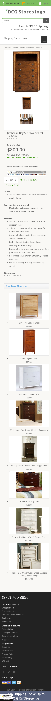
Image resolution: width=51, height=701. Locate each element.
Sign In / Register (9, 611)
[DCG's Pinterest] (14, 672)
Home (6, 47)
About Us (6, 647)
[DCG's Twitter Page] (8, 672)
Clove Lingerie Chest (29, 358)
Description (11, 180)
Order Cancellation (10, 636)
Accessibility (7, 657)
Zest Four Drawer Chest (29, 394)
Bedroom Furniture (17, 47)
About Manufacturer (28, 180)
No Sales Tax (7, 650)
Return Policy (7, 629)
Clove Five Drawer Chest (29, 323)
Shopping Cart (8, 608)
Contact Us (6, 618)
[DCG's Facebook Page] (4, 672)
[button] (25, 696)
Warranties (6, 621)
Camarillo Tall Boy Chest (29, 501)
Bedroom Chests (33, 47)
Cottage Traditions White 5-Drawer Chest (29, 537)
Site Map (5, 661)
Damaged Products (10, 632)
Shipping (5, 639)
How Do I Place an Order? (13, 614)
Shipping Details (12, 185)
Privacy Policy (7, 654)
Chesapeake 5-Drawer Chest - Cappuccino (29, 465)
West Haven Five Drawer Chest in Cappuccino (29, 430)
